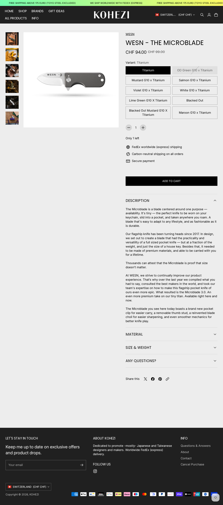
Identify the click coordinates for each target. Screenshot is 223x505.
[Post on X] (145, 379)
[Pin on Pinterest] (160, 379)
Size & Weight (138, 347)
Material (134, 334)
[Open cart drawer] (216, 14)
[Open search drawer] (202, 14)
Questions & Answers (196, 445)
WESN (130, 34)
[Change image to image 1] (12, 38)
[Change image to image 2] (12, 54)
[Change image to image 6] (12, 118)
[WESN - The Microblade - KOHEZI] (71, 79)
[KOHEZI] (111, 14)
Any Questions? (141, 360)
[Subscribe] (82, 465)
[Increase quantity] (143, 127)
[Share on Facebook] (153, 379)
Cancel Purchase (192, 464)
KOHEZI (34, 494)
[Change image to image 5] (12, 102)
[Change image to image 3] (12, 70)
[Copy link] (167, 379)
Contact (186, 458)
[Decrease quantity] (129, 127)
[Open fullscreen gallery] (112, 121)
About (185, 452)
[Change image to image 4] (12, 86)
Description (137, 200)
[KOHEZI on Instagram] (95, 471)
